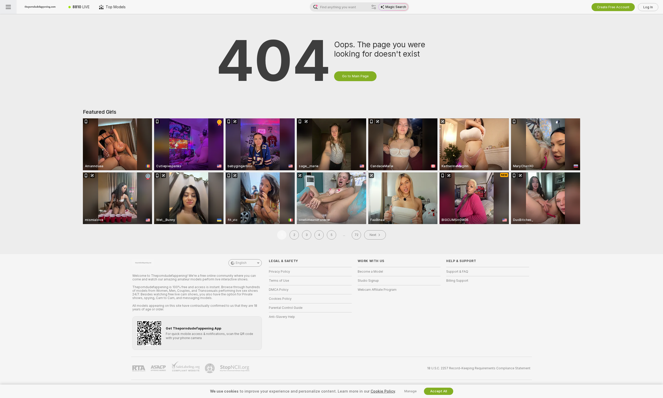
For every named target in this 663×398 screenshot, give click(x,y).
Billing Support (457, 280)
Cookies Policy (280, 299)
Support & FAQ (457, 271)
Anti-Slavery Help (282, 317)
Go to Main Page (355, 76)
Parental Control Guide (285, 308)
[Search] (373, 7)
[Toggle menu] (8, 7)
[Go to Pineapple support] (210, 368)
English (241, 263)
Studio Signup (368, 280)
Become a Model (370, 271)
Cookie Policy (383, 391)
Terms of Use (279, 280)
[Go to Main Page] (40, 7)
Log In (648, 7)
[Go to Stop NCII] (235, 368)
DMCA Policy (279, 290)
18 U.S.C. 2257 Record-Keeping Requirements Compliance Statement (478, 368)
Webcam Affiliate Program (377, 290)
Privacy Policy (279, 271)
